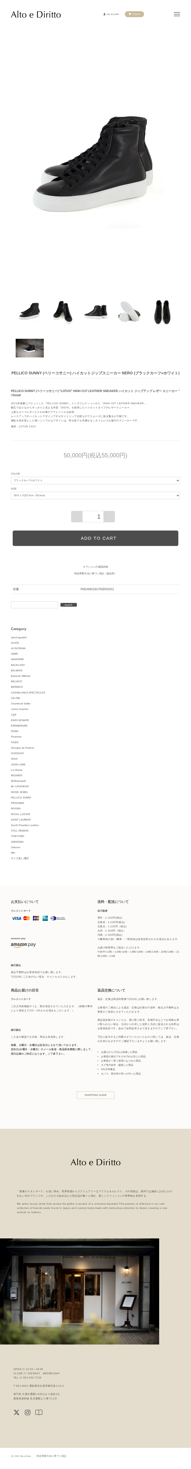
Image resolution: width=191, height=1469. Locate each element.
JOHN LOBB (18, 764)
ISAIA (14, 758)
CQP (13, 714)
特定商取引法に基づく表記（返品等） (95, 573)
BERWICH (17, 687)
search (68, 604)
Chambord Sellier (21, 703)
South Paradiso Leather (25, 825)
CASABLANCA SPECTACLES (28, 692)
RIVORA (16, 808)
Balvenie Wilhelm (20, 676)
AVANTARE (17, 659)
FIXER (14, 742)
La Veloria (16, 770)
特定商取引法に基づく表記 (51, 1456)
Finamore (16, 736)
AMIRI (14, 653)
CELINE (15, 698)
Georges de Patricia (22, 747)
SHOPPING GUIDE (96, 1095)
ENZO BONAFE (20, 720)
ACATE (15, 642)
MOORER (16, 775)
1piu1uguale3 (19, 637)
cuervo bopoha (19, 709)
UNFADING (17, 841)
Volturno (15, 847)
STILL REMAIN (19, 830)
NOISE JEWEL (19, 792)
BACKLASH (18, 665)
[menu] (177, 14)
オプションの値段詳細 (95, 566)
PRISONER (17, 803)
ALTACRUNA (18, 648)
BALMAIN (16, 670)
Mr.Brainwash (18, 781)
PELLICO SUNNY (21, 797)
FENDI (14, 731)
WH (13, 852)
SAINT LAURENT (21, 819)
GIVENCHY (17, 753)
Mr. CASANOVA (20, 786)
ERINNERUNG (19, 725)
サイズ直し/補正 (20, 858)
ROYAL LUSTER (20, 814)
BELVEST (16, 681)
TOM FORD (17, 836)
